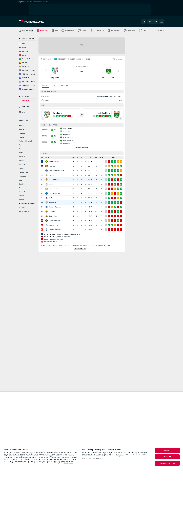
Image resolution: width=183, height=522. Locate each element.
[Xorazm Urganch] (46, 207)
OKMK (51, 184)
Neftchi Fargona (54, 162)
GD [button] (96, 157)
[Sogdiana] (46, 202)
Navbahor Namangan (56, 171)
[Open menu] (161, 21)
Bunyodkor (53, 216)
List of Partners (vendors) (91, 458)
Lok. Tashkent (108, 77)
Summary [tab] (45, 85)
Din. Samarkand (54, 193)
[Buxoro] (46, 175)
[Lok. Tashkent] (46, 179)
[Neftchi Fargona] (46, 161)
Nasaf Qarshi (53, 189)
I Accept (167, 450)
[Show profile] (55, 70)
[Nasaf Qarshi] (46, 189)
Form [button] (113, 157)
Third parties (68, 463)
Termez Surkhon (54, 221)
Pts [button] (101, 157)
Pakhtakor (52, 166)
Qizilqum (52, 211)
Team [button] (47, 157)
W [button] (77, 157)
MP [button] (73, 157)
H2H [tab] (54, 85)
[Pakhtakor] (46, 166)
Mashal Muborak (55, 230)
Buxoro (51, 175)
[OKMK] (46, 184)
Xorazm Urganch (55, 207)
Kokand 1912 (53, 225)
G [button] (90, 157)
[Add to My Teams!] (46, 70)
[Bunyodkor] (46, 216)
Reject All (167, 457)
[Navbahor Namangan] (46, 170)
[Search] (143, 21)
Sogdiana (55, 77)
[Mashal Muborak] (46, 229)
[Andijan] (46, 198)
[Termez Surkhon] (46, 220)
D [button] (81, 157)
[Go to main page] (36, 22)
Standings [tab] (63, 85)
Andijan (51, 198)
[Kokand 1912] (46, 225)
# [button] (41, 157)
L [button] (85, 157)
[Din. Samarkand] (46, 193)
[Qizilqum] (46, 211)
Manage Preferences (167, 463)
